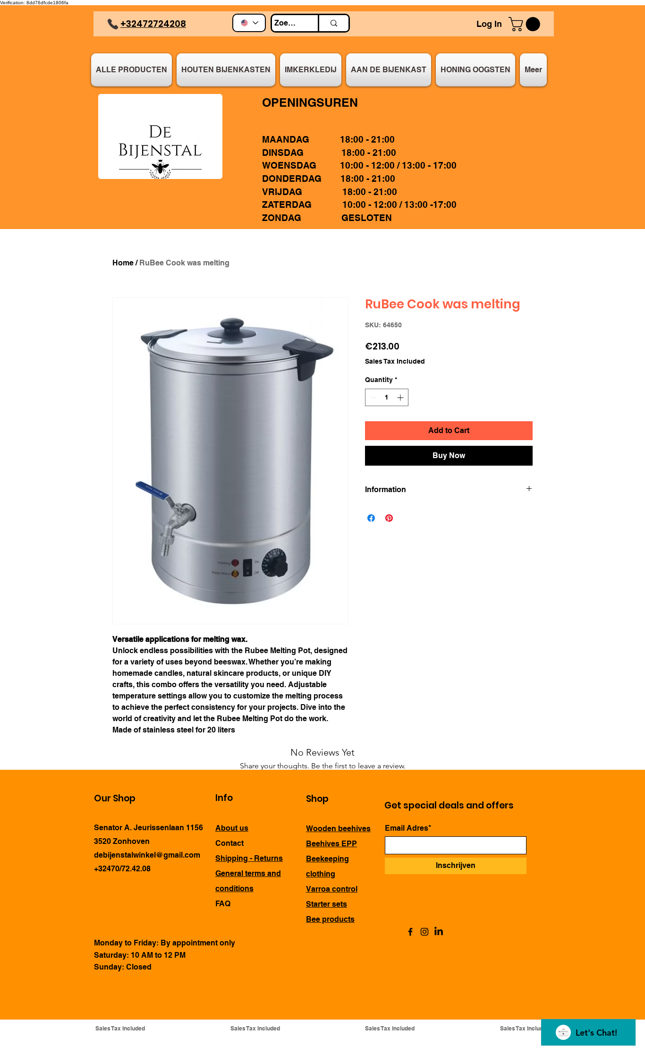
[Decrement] (372, 397)
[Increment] (401, 397)
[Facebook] (410, 932)
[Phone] (113, 24)
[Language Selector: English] (249, 23)
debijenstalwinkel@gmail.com (147, 855)
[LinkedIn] (438, 932)
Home (123, 262)
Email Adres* (408, 828)
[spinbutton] (386, 397)
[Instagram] (424, 932)
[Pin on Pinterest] (389, 518)
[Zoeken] (333, 23)
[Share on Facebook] (371, 518)
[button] (526, 24)
